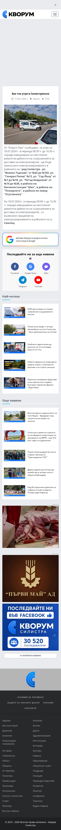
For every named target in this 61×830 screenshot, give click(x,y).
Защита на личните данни (23, 702)
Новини (37, 755)
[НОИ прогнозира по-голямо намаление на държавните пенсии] (14, 312)
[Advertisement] (30, 51)
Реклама (48, 702)
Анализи (37, 720)
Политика (7, 775)
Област (6, 760)
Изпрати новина (31, 655)
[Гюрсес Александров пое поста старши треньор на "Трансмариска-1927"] (14, 455)
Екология (7, 735)
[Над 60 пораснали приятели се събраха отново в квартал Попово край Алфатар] (14, 490)
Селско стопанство (12, 795)
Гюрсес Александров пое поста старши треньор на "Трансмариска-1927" (42, 455)
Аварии (36, 98)
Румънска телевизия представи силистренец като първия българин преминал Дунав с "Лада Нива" (42, 383)
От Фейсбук (8, 770)
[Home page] (18, 14)
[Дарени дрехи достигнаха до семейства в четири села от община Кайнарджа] (14, 473)
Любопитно (8, 755)
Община (6, 765)
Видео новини (40, 805)
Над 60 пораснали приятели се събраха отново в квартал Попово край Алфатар (42, 490)
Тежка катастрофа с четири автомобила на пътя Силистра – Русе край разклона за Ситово (42, 329)
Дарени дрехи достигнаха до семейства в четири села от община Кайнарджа (41, 472)
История (7, 750)
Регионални (8, 790)
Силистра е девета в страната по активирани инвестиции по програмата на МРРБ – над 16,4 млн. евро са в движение (42, 436)
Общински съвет (42, 765)
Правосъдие (9, 780)
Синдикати (39, 795)
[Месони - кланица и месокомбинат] (30, 547)
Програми (7, 785)
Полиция (37, 775)
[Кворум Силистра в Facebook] (30, 627)
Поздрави (38, 770)
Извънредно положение (9, 742)
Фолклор (7, 805)
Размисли (38, 785)
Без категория (10, 725)
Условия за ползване (30, 697)
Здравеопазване (42, 735)
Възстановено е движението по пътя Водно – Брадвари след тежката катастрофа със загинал (42, 417)
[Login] (55, 4)
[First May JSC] (30, 578)
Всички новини (10, 810)
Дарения (7, 730)
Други (36, 730)
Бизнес (37, 725)
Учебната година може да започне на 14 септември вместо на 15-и (39, 347)
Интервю (38, 745)
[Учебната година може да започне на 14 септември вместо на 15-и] (14, 347)
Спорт (5, 800)
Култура (37, 750)
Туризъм (37, 800)
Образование (40, 760)
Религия (37, 790)
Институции (39, 740)
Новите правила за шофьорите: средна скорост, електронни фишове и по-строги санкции (42, 364)
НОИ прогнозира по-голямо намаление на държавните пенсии (40, 312)
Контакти (30, 708)
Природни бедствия (43, 780)
